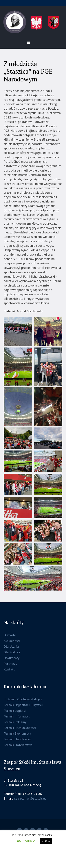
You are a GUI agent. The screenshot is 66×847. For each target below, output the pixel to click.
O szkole (10, 635)
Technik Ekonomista (17, 733)
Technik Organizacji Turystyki (23, 705)
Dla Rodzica (12, 652)
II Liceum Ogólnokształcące (23, 699)
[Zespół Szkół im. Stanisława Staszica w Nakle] (33, 22)
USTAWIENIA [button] (26, 841)
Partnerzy (10, 663)
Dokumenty (11, 658)
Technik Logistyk (15, 710)
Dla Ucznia (11, 646)
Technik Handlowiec (17, 739)
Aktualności (12, 641)
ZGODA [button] (46, 841)
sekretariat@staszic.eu (30, 798)
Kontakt (9, 669)
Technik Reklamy (15, 722)
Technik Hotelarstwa (18, 745)
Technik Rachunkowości (20, 728)
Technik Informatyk (17, 716)
